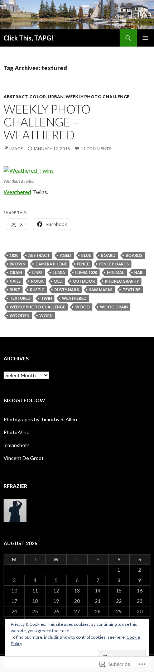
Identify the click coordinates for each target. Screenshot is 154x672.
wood (82, 306)
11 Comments (96, 148)
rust (15, 289)
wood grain (114, 306)
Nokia (37, 281)
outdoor (84, 281)
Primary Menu (145, 38)
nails (15, 281)
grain (16, 272)
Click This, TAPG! (28, 38)
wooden (19, 315)
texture (131, 289)
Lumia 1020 (86, 272)
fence (83, 263)
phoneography (122, 281)
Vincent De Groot (24, 458)
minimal (115, 272)
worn (46, 315)
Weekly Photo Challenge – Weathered (47, 122)
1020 (14, 255)
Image (16, 148)
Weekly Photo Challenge (97, 96)
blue (86, 255)
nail (138, 272)
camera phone (51, 263)
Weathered (17, 191)
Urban (56, 96)
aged (65, 255)
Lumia (59, 272)
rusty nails (66, 289)
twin (46, 298)
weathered (74, 298)
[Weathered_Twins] (29, 169)
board (108, 255)
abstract (39, 255)
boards (134, 255)
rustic (37, 289)
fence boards (114, 263)
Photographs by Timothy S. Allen (40, 419)
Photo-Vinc (16, 432)
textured (20, 298)
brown (17, 263)
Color (37, 96)
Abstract (16, 96)
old (58, 281)
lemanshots (17, 445)
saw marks (100, 289)
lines (37, 272)
